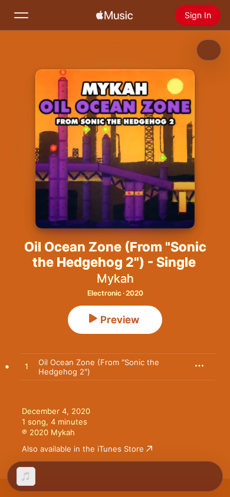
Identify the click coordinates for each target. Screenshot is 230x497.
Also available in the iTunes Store (83, 448)
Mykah (115, 278)
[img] (114, 15)
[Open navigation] (21, 15)
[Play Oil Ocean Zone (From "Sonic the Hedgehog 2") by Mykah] (26, 367)
